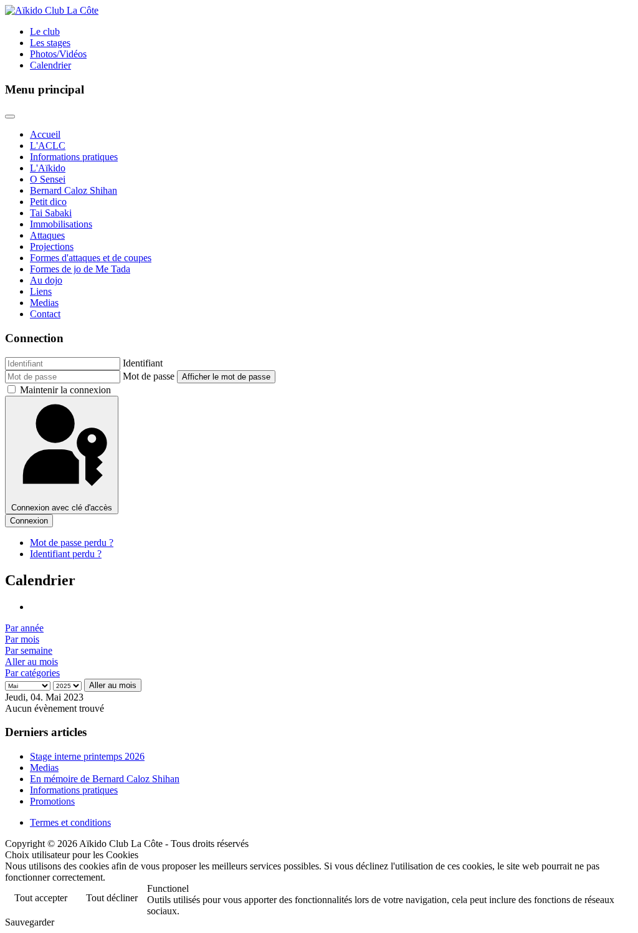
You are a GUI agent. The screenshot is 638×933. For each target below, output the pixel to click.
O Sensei (47, 179)
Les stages (50, 42)
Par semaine (28, 650)
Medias (44, 302)
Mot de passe (148, 376)
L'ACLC (47, 145)
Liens (41, 291)
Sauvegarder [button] (29, 922)
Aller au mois (31, 661)
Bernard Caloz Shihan (73, 190)
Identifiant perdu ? (66, 553)
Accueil (45, 134)
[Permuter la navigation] (10, 116)
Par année (24, 628)
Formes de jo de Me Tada (80, 269)
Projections (52, 246)
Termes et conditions (70, 822)
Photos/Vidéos (58, 54)
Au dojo (46, 280)
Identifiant (143, 363)
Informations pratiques (74, 156)
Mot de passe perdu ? (71, 542)
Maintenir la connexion (65, 390)
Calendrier (50, 65)
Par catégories (32, 672)
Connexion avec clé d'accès (61, 507)
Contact (45, 314)
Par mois (22, 639)
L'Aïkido (47, 168)
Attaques (47, 235)
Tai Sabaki (51, 213)
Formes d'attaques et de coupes (90, 257)
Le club (45, 31)
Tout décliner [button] (112, 897)
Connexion (29, 520)
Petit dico (48, 201)
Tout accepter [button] (40, 897)
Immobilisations (61, 224)
